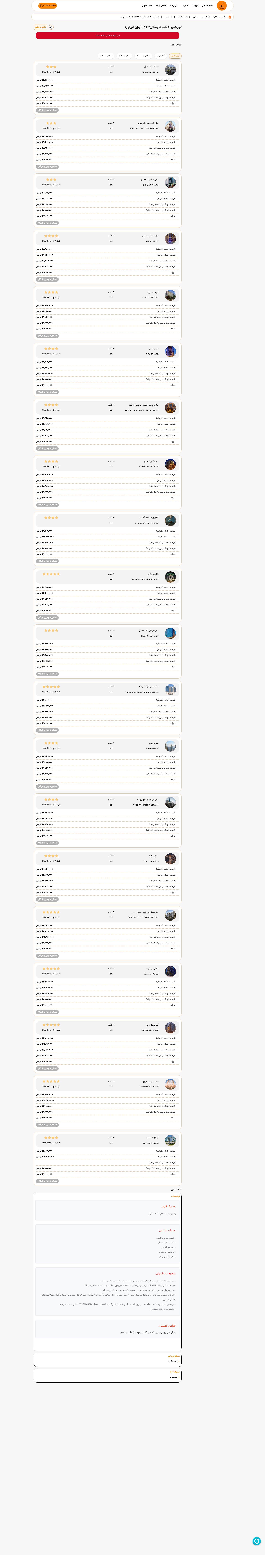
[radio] (181, 54)
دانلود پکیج (40, 27)
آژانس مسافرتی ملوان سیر (214, 17)
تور (194, 17)
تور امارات (182, 17)
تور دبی (168, 17)
